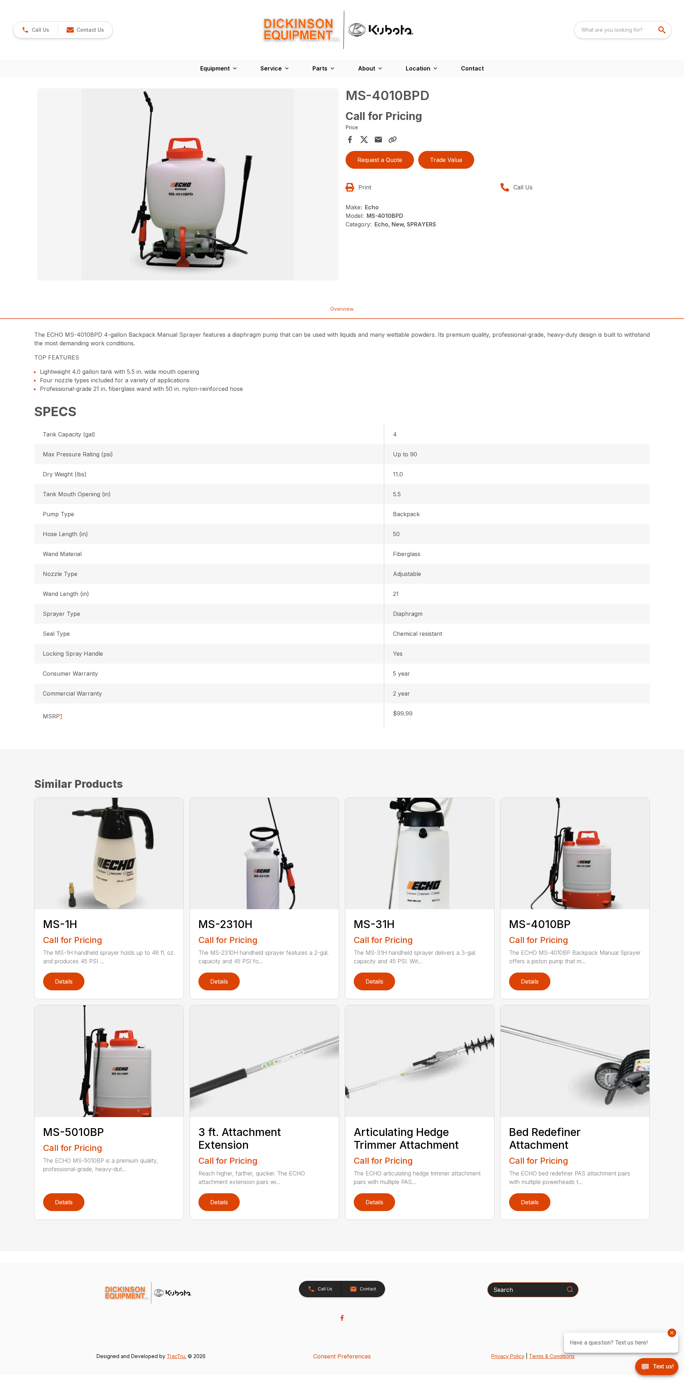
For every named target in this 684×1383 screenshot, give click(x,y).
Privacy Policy (507, 1356)
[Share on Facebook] (350, 139)
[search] (662, 30)
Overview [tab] (342, 309)
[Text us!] (656, 1367)
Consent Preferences (342, 1356)
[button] (35, 29)
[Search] (570, 1289)
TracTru (176, 1356)
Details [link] (64, 981)
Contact (472, 68)
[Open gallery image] (187, 184)
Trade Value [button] (446, 159)
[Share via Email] (378, 139)
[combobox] (622, 29)
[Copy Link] (392, 139)
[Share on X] (364, 139)
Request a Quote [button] (379, 159)
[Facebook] (342, 1317)
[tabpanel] (187, 185)
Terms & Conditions (552, 1356)
